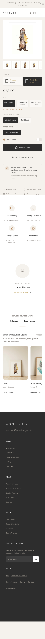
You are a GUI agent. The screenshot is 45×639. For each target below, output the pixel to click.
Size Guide (10, 497)
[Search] (29, 13)
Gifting (8, 462)
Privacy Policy (11, 588)
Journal (9, 502)
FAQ (7, 575)
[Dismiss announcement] (43, 4)
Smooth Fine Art (12, 132)
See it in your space (24, 157)
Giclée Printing (12, 493)
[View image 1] (7, 65)
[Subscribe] (36, 559)
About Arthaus (12, 484)
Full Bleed (25, 120)
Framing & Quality (13, 488)
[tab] (12, 81)
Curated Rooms (12, 457)
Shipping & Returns (19, 575)
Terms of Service (27, 582)
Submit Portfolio (12, 524)
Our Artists (10, 519)
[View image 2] (16, 65)
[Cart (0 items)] (34, 13)
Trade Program (12, 533)
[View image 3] (25, 65)
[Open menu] (40, 13)
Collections (10, 453)
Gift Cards (10, 466)
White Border (10, 120)
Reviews (9, 528)
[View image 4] (34, 65)
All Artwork (10, 448)
